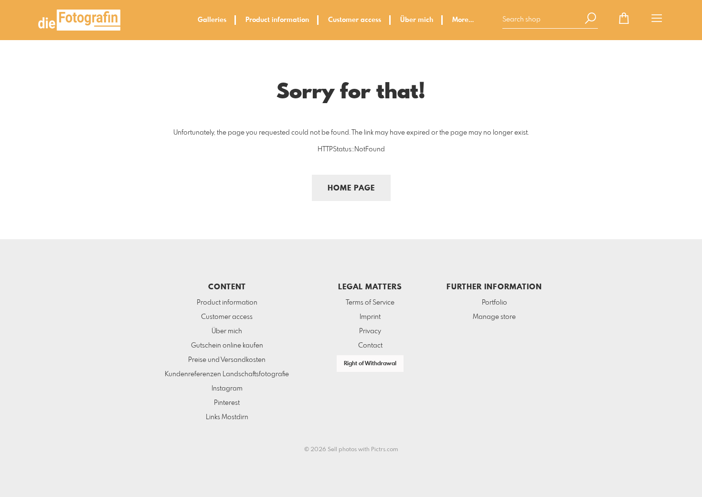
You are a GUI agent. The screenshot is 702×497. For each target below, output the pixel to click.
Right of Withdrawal (370, 364)
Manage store (494, 317)
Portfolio (494, 302)
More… (463, 20)
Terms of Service (370, 302)
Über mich (416, 20)
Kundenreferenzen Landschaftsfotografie (227, 374)
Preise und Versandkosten (227, 360)
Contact (370, 345)
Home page (351, 188)
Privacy (370, 331)
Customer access (354, 20)
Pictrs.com (384, 450)
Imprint (370, 317)
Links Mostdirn (227, 417)
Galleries (212, 20)
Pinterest (227, 403)
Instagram (227, 388)
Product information (277, 20)
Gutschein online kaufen (227, 345)
